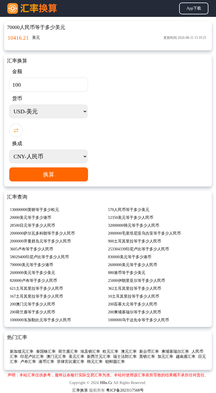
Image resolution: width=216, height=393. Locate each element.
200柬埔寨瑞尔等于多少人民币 (134, 312)
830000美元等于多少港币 (129, 257)
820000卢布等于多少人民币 (33, 281)
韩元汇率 (95, 362)
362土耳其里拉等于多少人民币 (134, 288)
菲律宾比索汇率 (70, 362)
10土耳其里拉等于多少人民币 (133, 296)
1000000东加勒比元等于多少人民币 (40, 320)
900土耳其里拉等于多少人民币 (134, 241)
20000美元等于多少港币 (30, 217)
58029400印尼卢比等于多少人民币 (39, 257)
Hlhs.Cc (106, 383)
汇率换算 (80, 390)
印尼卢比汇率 (32, 356)
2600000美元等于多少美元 (32, 273)
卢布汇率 (28, 362)
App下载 (193, 8)
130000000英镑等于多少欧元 (34, 210)
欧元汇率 (110, 351)
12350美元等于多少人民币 (130, 217)
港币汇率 (46, 362)
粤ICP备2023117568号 (125, 390)
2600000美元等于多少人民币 (132, 265)
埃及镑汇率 (90, 351)
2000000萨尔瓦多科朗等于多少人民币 (42, 233)
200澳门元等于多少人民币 (32, 304)
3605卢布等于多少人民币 (31, 249)
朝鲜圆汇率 (115, 362)
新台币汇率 (149, 351)
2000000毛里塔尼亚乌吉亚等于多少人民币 (144, 233)
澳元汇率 (129, 351)
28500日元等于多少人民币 (32, 225)
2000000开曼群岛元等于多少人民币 (40, 241)
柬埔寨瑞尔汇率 (175, 351)
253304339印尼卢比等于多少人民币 (138, 249)
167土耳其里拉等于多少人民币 (36, 296)
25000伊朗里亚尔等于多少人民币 (136, 281)
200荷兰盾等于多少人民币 (32, 312)
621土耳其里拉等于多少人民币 (36, 288)
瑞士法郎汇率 (125, 356)
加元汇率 (165, 356)
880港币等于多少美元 (126, 273)
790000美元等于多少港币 (31, 265)
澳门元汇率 (56, 356)
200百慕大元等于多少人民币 (132, 304)
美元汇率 (76, 356)
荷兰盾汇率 (68, 351)
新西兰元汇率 (99, 356)
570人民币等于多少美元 (128, 210)
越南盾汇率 (185, 356)
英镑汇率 (147, 356)
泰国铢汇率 (46, 351)
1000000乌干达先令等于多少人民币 (138, 320)
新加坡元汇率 (21, 351)
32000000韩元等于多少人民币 (133, 225)
